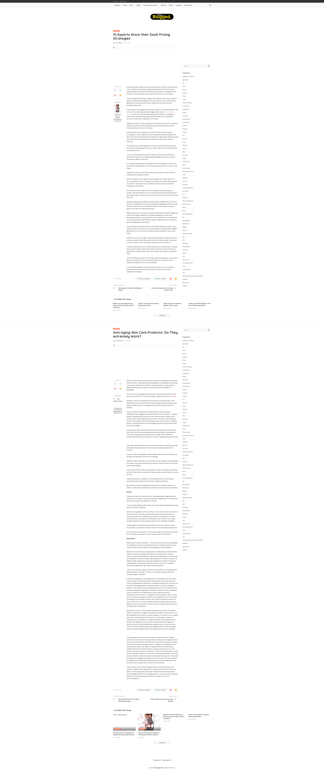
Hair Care (185, 155)
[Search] (210, 5)
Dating (184, 112)
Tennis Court (186, 259)
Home (184, 165)
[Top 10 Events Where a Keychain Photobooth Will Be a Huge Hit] (117, 108)
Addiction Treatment (188, 76)
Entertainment (186, 119)
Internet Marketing (188, 188)
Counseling (186, 109)
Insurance (185, 184)
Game (184, 148)
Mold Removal (187, 204)
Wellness (185, 286)
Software (185, 250)
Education (185, 116)
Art (183, 83)
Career (184, 96)
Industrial (185, 178)
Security (185, 230)
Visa (184, 273)
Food (184, 142)
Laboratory (186, 191)
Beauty (184, 89)
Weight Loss (186, 282)
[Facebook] (115, 90)
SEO (184, 237)
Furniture (185, 145)
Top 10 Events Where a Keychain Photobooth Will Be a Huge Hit (117, 118)
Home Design (186, 168)
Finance (185, 132)
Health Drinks (186, 161)
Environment (186, 122)
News (184, 210)
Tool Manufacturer (188, 263)
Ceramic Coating (187, 103)
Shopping (185, 243)
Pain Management (188, 214)
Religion (185, 227)
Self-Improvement (187, 233)
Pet (183, 217)
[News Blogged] (162, 17)
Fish (184, 135)
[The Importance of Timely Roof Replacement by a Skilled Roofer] (117, 402)
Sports (184, 253)
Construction (186, 106)
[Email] (120, 95)
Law (184, 194)
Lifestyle (185, 197)
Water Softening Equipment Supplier (193, 276)
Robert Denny (119, 340)
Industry (185, 181)
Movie (184, 207)
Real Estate (186, 223)
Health (184, 158)
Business (185, 93)
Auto (184, 86)
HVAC (184, 174)
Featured (116, 30)
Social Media (186, 246)
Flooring (185, 139)
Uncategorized (187, 269)
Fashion (185, 125)
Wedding (185, 279)
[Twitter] (120, 90)
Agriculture (185, 80)
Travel (184, 266)
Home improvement (188, 171)
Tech (184, 256)
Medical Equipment (188, 201)
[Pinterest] (115, 95)
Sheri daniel (119, 42)
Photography (186, 220)
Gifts (184, 152)
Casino (184, 99)
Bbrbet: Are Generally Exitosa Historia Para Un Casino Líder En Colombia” (123, 305)
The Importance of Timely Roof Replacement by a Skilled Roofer (117, 411)
